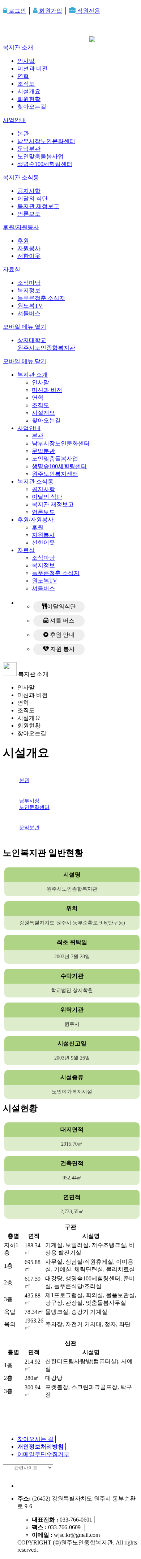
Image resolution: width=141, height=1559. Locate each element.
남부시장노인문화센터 (46, 141)
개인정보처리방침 (40, 1446)
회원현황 (28, 99)
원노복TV (30, 306)
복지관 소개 (18, 47)
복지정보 (28, 290)
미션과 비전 (32, 68)
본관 (23, 133)
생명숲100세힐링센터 (44, 164)
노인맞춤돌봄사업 (40, 156)
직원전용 (88, 11)
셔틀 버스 (61, 620)
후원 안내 (61, 635)
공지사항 (28, 191)
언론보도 (28, 214)
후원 (23, 241)
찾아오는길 (31, 107)
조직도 (26, 84)
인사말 (26, 61)
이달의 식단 (32, 198)
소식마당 (28, 283)
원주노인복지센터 (55, 474)
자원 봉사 (62, 649)
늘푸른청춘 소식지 (41, 298)
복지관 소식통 (21, 177)
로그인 (16, 11)
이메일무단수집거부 (43, 1454)
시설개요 (28, 91)
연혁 (23, 76)
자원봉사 (28, 248)
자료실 (11, 269)
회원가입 (50, 11)
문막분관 (28, 149)
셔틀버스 (28, 313)
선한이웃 (28, 256)
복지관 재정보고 (38, 206)
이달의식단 (61, 606)
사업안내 (14, 120)
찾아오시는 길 (35, 1439)
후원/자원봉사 (21, 227)
